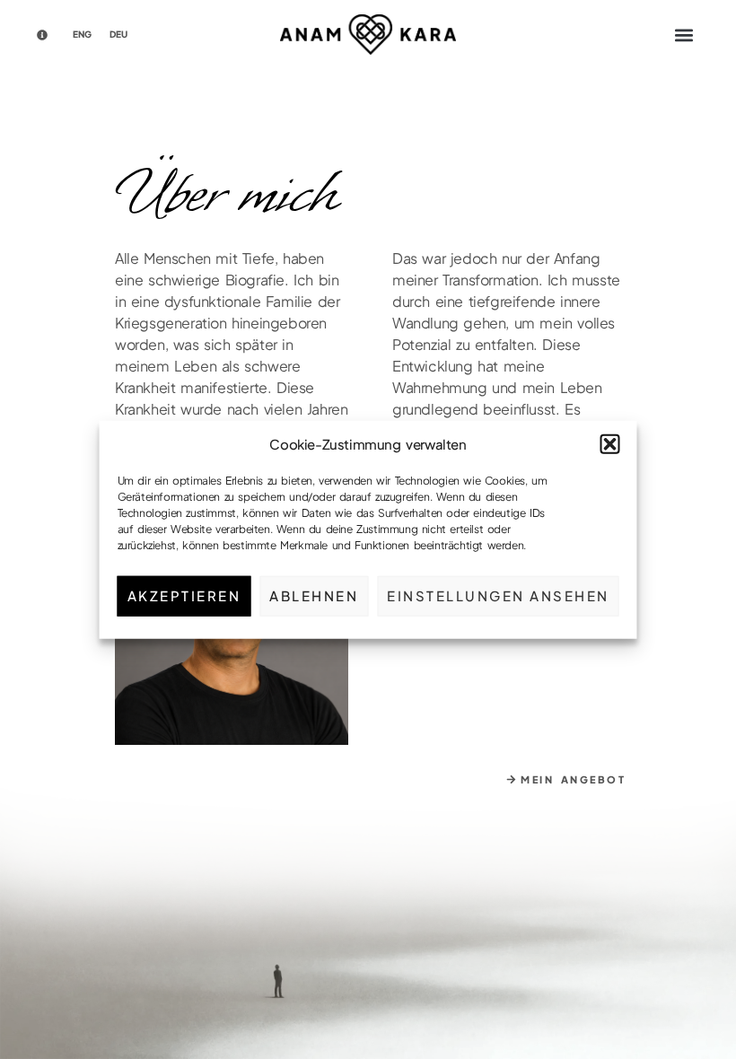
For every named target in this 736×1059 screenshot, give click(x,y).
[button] (610, 444)
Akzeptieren (184, 595)
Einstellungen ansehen (498, 595)
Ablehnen (313, 595)
